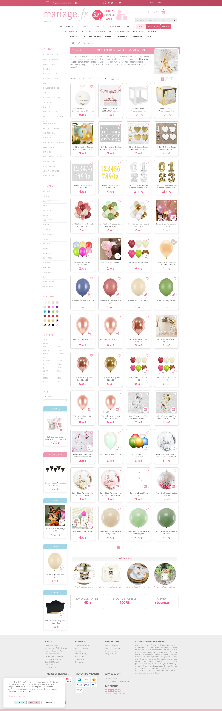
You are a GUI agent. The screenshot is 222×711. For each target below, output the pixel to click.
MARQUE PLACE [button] (71, 31)
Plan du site (49, 665)
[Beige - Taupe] (53, 320)
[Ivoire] (49, 302)
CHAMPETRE (47, 191)
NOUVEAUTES (153, 27)
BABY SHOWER (48, 176)
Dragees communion (112, 648)
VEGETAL (46, 196)
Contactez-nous (51, 667)
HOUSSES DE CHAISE (51, 88)
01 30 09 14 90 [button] (114, 3)
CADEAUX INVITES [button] (115, 27)
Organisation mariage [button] (62, 3)
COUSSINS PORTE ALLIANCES (54, 157)
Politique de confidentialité (54, 651)
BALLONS (46, 83)
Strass (59, 371)
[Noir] (53, 325)
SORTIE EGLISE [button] (99, 27)
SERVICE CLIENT (113, 673)
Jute (45, 367)
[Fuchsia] (49, 307)
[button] (108, 36)
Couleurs (49, 296)
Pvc (58, 357)
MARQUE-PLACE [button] (49, 64)
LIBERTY (46, 225)
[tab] (55, 54)
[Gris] (53, 302)
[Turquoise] (45, 311)
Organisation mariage (82, 645)
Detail (41, 422)
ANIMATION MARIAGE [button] (51, 171)
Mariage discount (81, 659)
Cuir (45, 357)
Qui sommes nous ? (52, 645)
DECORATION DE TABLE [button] (52, 55)
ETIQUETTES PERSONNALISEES (50, 122)
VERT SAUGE (47, 272)
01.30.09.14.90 (111, 678)
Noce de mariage (81, 654)
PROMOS (165, 27)
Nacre (45, 381)
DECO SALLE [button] (71, 27)
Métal (45, 378)
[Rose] (57, 302)
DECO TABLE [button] (57, 27)
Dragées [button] (130, 27)
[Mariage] (72, 43)
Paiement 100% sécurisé (54, 659)
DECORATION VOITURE (51, 97)
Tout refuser (33, 702)
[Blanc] (45, 302)
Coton (46, 354)
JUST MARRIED (48, 234)
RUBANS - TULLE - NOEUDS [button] (53, 116)
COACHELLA (47, 267)
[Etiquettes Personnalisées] (165, 574)
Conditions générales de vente (56, 648)
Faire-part (78, 651)
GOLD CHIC (47, 263)
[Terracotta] (57, 316)
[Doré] (45, 325)
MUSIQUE (47, 244)
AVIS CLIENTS (111, 686)
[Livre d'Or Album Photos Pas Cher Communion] (111, 574)
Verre (59, 378)
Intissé (46, 364)
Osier (59, 343)
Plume (59, 350)
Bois (45, 347)
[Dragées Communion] (84, 574)
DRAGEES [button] (46, 107)
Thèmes (48, 185)
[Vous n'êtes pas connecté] (147, 12)
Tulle (59, 374)
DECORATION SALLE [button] (50, 78)
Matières (49, 334)
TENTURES (47, 93)
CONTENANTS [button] (138, 31)
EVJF (44, 277)
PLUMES (46, 215)
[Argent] (57, 320)
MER (45, 206)
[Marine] (49, 311)
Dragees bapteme (111, 645)
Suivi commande (155, 2)
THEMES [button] (141, 27)
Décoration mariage (112, 651)
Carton (46, 350)
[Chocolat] (45, 316)
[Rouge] (53, 316)
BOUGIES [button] (46, 69)
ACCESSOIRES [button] (85, 27)
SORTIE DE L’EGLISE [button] (50, 102)
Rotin (59, 364)
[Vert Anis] (53, 311)
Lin (44, 374)
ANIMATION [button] (152, 31)
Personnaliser (48, 702)
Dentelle (47, 360)
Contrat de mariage (82, 648)
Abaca (45, 340)
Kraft (45, 371)
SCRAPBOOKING (49, 133)
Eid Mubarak (48, 286)
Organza (60, 340)
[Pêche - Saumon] (45, 320)
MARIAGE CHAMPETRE (51, 59)
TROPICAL (47, 229)
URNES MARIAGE (49, 166)
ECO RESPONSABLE (50, 201)
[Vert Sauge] (57, 311)
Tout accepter (20, 702)
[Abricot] (49, 320)
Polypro (60, 354)
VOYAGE (46, 239)
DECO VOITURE (86, 31)
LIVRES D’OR (47, 152)
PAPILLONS (47, 210)
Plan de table (80, 656)
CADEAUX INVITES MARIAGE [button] (53, 142)
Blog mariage (79, 662)
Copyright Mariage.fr (52, 662)
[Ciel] (45, 307)
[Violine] (57, 307)
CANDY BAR (47, 220)
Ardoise (46, 343)
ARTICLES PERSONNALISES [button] (119, 31)
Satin (59, 367)
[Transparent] (57, 325)
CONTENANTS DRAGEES (52, 112)
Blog (77, 3)
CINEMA (46, 248)
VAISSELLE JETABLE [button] (50, 74)
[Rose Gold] (49, 325)
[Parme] (53, 307)
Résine (59, 360)
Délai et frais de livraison (54, 656)
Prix (45, 392)
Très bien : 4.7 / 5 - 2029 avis (115, 693)
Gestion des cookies (52, 654)
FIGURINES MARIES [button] (50, 161)
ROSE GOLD (47, 258)
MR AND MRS (48, 253)
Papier (59, 347)
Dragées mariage (111, 654)
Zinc (58, 381)
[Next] (175, 79)
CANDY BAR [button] (100, 31)
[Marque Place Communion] (138, 574)
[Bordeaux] (49, 316)
